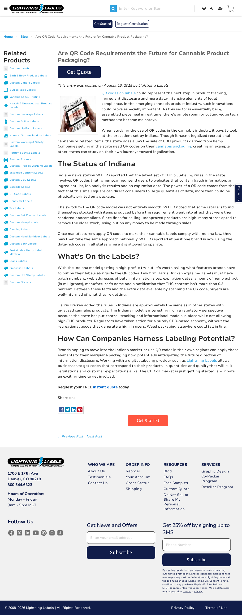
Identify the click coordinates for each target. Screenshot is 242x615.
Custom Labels (19, 68)
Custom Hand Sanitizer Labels (29, 236)
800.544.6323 (20, 484)
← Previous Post (71, 436)
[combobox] (152, 8)
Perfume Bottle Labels (24, 153)
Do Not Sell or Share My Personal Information (176, 501)
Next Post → (96, 436)
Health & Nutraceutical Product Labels (30, 105)
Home (9, 37)
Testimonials (99, 477)
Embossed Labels (21, 268)
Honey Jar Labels (20, 201)
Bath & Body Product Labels (28, 75)
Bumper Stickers (20, 159)
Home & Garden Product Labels (30, 135)
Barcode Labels (19, 187)
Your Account (138, 477)
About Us (96, 471)
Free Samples (176, 483)
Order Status (137, 483)
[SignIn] (210, 8)
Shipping (134, 488)
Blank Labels (18, 261)
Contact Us (98, 483)
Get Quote (79, 72)
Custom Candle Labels (24, 83)
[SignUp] (220, 8)
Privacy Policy (182, 608)
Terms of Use (216, 608)
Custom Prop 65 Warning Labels (30, 166)
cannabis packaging (173, 146)
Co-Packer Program (210, 478)
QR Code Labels (20, 194)
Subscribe (121, 553)
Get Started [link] (148, 420)
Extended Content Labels (26, 172)
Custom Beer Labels (23, 243)
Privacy (198, 591)
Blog (25, 37)
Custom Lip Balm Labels (25, 128)
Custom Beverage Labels (26, 114)
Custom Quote (177, 488)
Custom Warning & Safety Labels (26, 144)
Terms (187, 591)
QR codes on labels (119, 93)
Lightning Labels (202, 360)
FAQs (168, 477)
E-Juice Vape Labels (22, 90)
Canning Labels (19, 229)
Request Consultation (132, 24)
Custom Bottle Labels (24, 121)
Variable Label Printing (24, 97)
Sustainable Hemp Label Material (25, 252)
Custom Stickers (20, 282)
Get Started (102, 24)
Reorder (133, 471)
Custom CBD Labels (22, 180)
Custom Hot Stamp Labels (27, 275)
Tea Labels (16, 208)
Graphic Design (215, 471)
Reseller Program (217, 487)
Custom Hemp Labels (23, 222)
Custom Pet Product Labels (27, 215)
